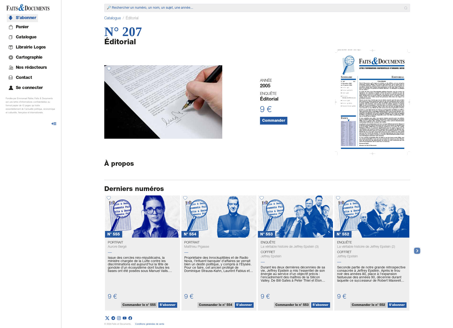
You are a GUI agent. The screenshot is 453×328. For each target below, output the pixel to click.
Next (414, 248)
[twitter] (107, 318)
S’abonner (168, 305)
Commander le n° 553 (292, 305)
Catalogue (112, 18)
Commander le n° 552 (368, 305)
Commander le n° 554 (215, 305)
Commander (273, 121)
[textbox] (254, 8)
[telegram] (113, 318)
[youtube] (124, 318)
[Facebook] (130, 318)
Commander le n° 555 (139, 305)
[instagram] (119, 318)
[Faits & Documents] (28, 7)
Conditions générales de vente (149, 324)
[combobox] (257, 8)
